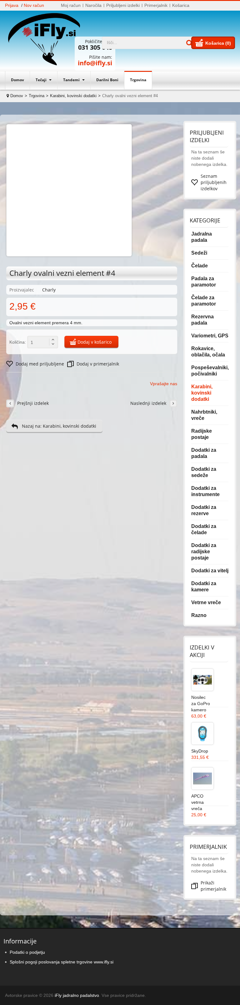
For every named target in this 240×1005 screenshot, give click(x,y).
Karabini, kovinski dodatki (73, 95)
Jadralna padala (201, 237)
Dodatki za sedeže (203, 472)
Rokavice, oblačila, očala (208, 351)
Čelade (199, 265)
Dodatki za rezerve (203, 510)
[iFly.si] (47, 39)
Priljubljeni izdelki (123, 5)
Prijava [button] (11, 5)
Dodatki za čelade (203, 529)
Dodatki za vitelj (209, 570)
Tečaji (42, 79)
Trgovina (138, 79)
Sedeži (199, 253)
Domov (17, 79)
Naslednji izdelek (148, 403)
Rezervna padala (202, 320)
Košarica (180, 5)
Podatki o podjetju (27, 952)
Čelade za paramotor (203, 300)
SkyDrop (199, 751)
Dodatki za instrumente (205, 491)
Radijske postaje (201, 434)
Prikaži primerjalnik (213, 886)
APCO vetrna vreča (197, 802)
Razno (199, 615)
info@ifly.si (95, 63)
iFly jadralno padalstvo (77, 995)
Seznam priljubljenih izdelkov (214, 182)
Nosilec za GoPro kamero (200, 703)
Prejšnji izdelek (33, 403)
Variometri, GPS (209, 335)
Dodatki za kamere (203, 586)
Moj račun (71, 5)
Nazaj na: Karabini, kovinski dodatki (59, 426)
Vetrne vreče (206, 602)
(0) (228, 43)
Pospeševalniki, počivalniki (210, 370)
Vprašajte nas (163, 383)
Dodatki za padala (203, 453)
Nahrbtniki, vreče (204, 415)
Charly (49, 290)
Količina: (17, 342)
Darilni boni (107, 79)
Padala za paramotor (203, 281)
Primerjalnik (156, 5)
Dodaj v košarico (95, 342)
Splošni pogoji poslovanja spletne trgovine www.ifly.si (61, 961)
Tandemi (72, 79)
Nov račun (34, 5)
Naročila (93, 5)
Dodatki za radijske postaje (203, 551)
